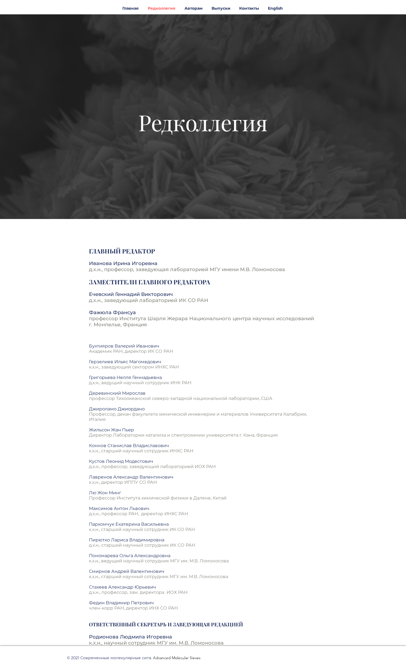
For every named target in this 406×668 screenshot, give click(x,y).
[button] (220, 8)
